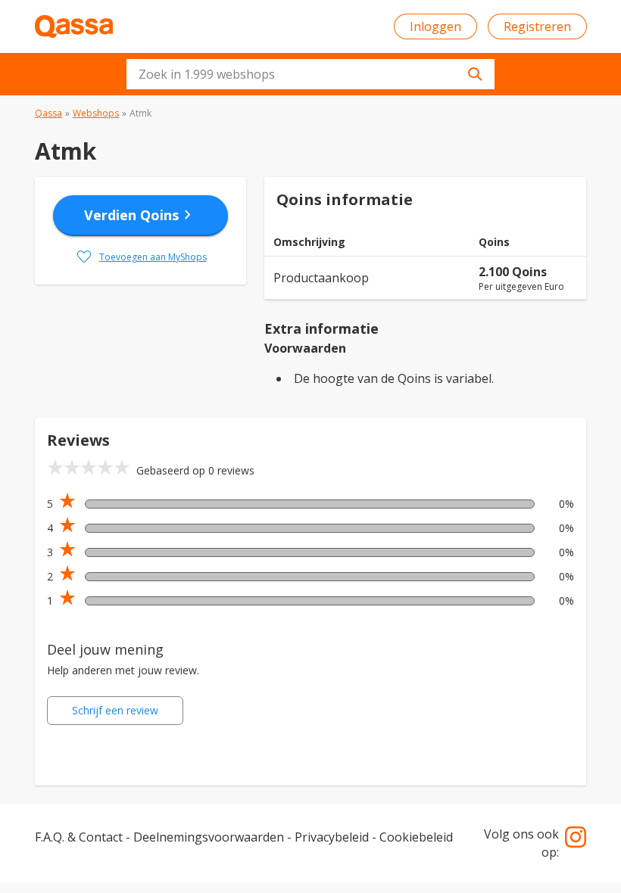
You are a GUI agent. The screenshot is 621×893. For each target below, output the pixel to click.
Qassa (48, 113)
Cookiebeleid (416, 837)
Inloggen (435, 26)
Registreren (537, 26)
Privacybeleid (332, 837)
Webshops (96, 113)
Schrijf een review (115, 710)
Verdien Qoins (140, 215)
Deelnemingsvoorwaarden (208, 837)
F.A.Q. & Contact (79, 837)
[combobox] (310, 74)
